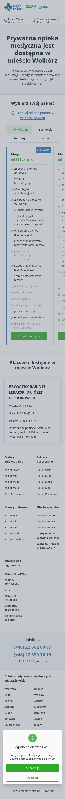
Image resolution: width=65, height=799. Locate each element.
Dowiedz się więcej (43, 758)
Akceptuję (33, 768)
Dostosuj (32, 778)
